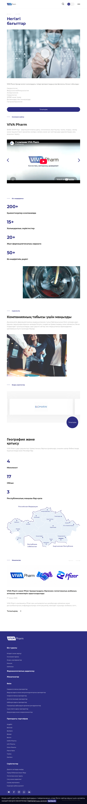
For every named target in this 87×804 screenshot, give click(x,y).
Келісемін (52, 801)
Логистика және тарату (15, 776)
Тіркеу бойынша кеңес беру (16, 772)
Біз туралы (12, 648)
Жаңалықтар (13, 677)
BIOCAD (9, 727)
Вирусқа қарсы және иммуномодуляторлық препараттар (26, 692)
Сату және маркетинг (14, 779)
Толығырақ (43, 109)
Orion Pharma (11, 747)
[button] (9, 14)
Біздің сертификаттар (14, 660)
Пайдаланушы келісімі (37, 801)
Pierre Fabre (11, 750)
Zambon (9, 757)
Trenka (9, 754)
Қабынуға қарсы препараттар (17, 702)
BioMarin (10, 731)
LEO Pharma (11, 744)
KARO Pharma (11, 741)
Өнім (9, 684)
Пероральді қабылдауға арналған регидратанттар (24, 705)
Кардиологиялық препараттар (17, 689)
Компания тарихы (13, 657)
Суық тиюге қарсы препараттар (17, 709)
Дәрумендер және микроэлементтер (20, 712)
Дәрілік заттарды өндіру (15, 769)
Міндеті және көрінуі (14, 653)
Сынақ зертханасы (13, 782)
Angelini (9, 724)
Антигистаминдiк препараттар (17, 699)
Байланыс (10, 666)
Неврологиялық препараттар (17, 696)
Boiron (9, 737)
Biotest (9, 734)
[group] (43, 588)
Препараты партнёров (17, 719)
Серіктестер (12, 764)
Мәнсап (9, 663)
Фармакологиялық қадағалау (20, 671)
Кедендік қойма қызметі (15, 786)
